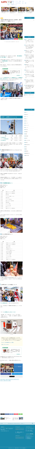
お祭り (4, 379)
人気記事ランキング (14, 4)
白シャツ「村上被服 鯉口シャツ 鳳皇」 (7, 342)
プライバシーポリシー (30, 436)
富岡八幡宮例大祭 (17, 379)
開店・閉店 (27, 155)
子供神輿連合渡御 (12, 379)
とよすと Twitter (29, 430)
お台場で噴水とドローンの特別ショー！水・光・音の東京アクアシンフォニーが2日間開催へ (30, 76)
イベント (16, 1)
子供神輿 (8, 379)
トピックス (27, 125)
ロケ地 (26, 129)
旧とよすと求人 (28, 140)
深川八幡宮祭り (6, 380)
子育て (26, 138)
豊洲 (9, 380)
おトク (26, 112)
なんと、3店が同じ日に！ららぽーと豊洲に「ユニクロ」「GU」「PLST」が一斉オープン (30, 41)
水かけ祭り (2, 380)
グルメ (23, 1)
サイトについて (29, 435)
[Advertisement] (11, 48)
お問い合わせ (29, 438)
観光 (20, 1)
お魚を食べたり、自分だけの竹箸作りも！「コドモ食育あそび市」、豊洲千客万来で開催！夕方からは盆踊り (30, 57)
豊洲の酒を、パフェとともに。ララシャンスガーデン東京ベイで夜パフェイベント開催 (30, 66)
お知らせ (27, 114)
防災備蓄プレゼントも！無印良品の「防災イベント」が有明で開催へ (30, 61)
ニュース (8, 1)
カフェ (26, 118)
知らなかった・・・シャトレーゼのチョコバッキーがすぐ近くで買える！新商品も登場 (30, 71)
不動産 (8, 4)
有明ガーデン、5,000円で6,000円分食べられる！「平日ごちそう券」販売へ (30, 51)
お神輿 (2, 379)
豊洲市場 (12, 1)
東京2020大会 (28, 144)
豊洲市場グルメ (28, 153)
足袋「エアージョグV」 (5, 344)
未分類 (26, 142)
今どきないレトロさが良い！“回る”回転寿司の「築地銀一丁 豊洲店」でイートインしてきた (30, 81)
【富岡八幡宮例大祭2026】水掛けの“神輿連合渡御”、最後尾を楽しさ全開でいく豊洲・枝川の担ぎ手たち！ (30, 87)
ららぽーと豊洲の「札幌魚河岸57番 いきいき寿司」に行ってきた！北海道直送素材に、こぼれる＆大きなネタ (30, 47)
